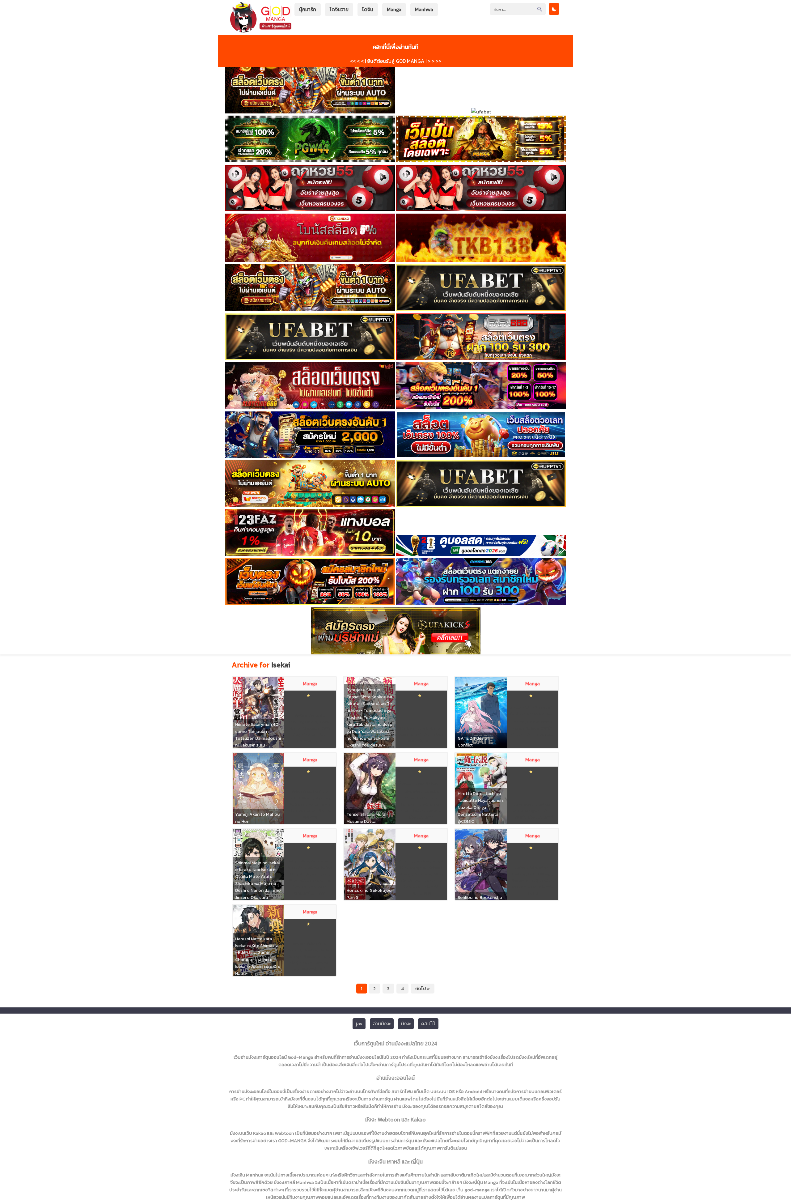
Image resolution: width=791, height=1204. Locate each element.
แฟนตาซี (304, 741)
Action (301, 715)
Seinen (532, 728)
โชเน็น (318, 741)
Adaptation (298, 861)
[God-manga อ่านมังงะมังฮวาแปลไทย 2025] (260, 29)
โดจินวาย (339, 9)
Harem (311, 722)
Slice (293, 880)
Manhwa (424, 9)
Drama (533, 722)
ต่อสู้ (297, 735)
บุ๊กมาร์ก (307, 9)
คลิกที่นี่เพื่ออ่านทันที (395, 46)
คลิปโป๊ (428, 1023)
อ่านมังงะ (382, 1023)
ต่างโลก (309, 735)
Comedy (316, 715)
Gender (408, 804)
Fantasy (296, 722)
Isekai (324, 722)
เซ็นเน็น (324, 811)
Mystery (322, 798)
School (435, 867)
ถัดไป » (422, 988)
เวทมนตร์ (302, 893)
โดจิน (367, 9)
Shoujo (405, 874)
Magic (304, 874)
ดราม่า (546, 728)
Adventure (301, 791)
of (327, 874)
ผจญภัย (433, 811)
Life (293, 874)
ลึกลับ (311, 811)
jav (359, 1023)
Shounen (311, 728)
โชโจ (427, 893)
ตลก (326, 728)
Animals (295, 867)
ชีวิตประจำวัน (311, 880)
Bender (431, 791)
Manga (394, 9)
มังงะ (322, 735)
